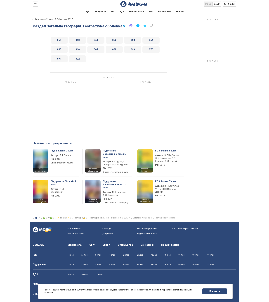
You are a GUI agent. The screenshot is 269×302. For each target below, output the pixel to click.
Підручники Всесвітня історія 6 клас (114, 153)
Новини (180, 11)
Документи (107, 233)
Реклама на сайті (76, 233)
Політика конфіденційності (185, 228)
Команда (106, 228)
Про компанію (74, 228)
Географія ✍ (79, 218)
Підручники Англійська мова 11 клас (114, 184)
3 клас (98, 255)
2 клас (84, 255)
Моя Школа (75, 244)
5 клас (126, 255)
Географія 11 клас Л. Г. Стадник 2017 (54, 19)
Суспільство (125, 244)
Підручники (100, 11)
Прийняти (214, 291)
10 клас (195, 255)
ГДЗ (87, 11)
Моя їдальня (165, 11)
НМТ (151, 11)
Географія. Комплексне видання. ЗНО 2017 (109, 218)
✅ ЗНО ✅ (47, 218)
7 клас (154, 255)
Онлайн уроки (136, 11)
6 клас (140, 255)
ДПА (122, 11)
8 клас (168, 255)
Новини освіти (170, 244)
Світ (92, 244)
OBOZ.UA (38, 244)
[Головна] (36, 218)
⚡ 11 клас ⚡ (63, 218)
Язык (216, 4)
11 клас (210, 255)
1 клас (71, 255)
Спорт (106, 244)
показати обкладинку (40, 170)
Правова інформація (147, 228)
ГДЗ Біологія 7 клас (62, 150)
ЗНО (113, 11)
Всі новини (147, 244)
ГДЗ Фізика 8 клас (166, 150)
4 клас (112, 255)
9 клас (181, 255)
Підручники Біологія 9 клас (63, 183)
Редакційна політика (147, 233)
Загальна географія (141, 218)
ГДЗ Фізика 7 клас (166, 181)
